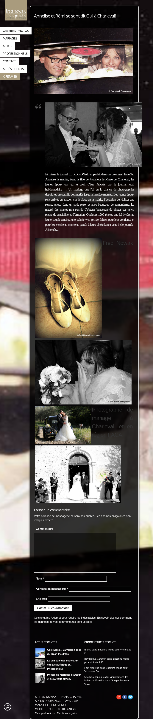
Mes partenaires (45, 713)
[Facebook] (124, 698)
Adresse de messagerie (52, 588)
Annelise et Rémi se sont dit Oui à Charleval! (75, 16)
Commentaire (44, 528)
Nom (40, 578)
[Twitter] (130, 698)
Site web (41, 598)
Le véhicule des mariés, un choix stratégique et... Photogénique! (62, 664)
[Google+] (118, 698)
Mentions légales (67, 713)
